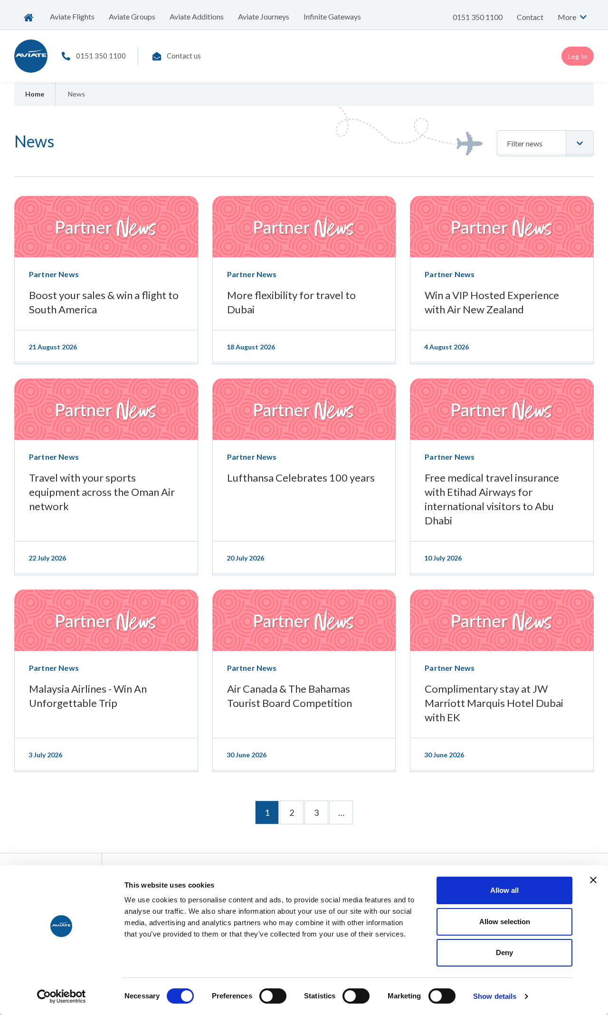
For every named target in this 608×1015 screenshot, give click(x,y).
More (568, 16)
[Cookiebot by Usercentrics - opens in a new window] (61, 996)
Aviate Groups (132, 16)
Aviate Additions (197, 16)
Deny (504, 952)
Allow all (504, 890)
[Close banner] (593, 880)
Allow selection (504, 922)
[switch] (272, 996)
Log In (577, 56)
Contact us (184, 55)
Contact (530, 16)
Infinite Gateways (332, 16)
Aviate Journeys (263, 16)
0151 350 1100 (478, 16)
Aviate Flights (72, 16)
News (76, 94)
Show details (494, 996)
